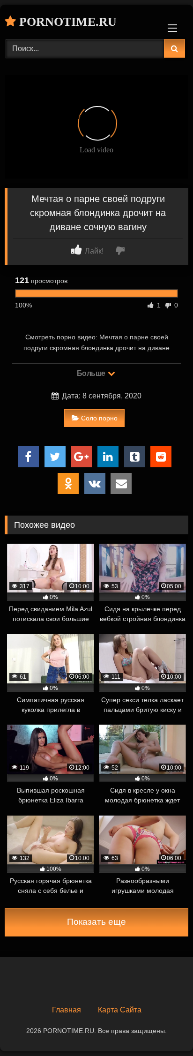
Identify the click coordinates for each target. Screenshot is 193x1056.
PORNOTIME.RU (66, 22)
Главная (66, 1010)
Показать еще (96, 922)
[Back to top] (164, 1028)
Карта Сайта (119, 1010)
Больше (92, 373)
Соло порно (99, 418)
